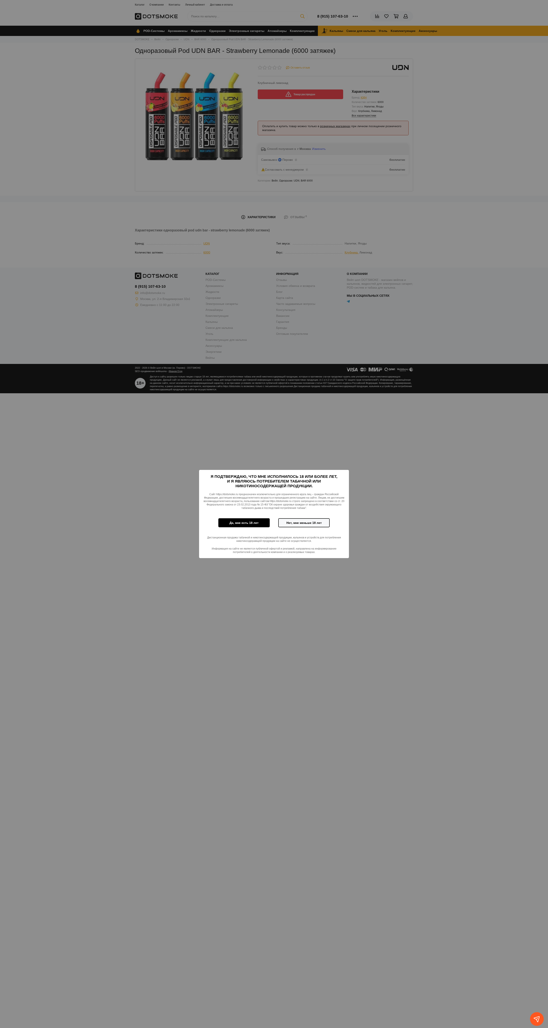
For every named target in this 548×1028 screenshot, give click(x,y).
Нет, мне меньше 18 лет (304, 522)
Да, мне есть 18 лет (244, 522)
